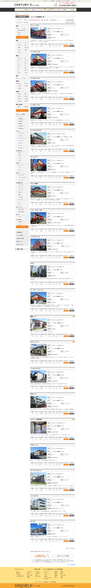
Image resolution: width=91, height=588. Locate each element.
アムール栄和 (34, 183)
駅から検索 (18, 573)
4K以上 (37, 575)
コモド (32, 263)
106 (32, 388)
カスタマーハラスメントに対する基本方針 (42, 581)
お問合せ (28, 577)
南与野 (56, 573)
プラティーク (34, 445)
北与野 (56, 576)
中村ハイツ (33, 394)
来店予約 (72, 9)
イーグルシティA (35, 236)
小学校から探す (19, 22)
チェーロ (32, 521)
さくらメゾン (34, 157)
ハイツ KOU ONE (36, 210)
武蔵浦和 (56, 571)
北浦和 (62, 577)
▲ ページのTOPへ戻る (71, 564)
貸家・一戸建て (38, 576)
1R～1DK (37, 571)
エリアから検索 (20, 235)
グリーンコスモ (34, 25)
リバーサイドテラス (36, 130)
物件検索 (26, 9)
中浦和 (56, 572)
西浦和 (62, 571)
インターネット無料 (47, 577)
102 (32, 151)
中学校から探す (25, 22)
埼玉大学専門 (49, 9)
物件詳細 (71, 72)
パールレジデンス (35, 368)
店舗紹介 (64, 9)
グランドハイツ (34, 342)
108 (32, 257)
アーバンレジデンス (36, 470)
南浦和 (62, 572)
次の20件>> (72, 22)
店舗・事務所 (46, 578)
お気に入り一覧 (20, 244)
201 (32, 124)
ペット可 (45, 575)
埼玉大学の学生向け (19, 576)
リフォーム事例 (29, 575)
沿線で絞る (26, 19)
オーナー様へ (29, 572)
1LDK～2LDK (38, 572)
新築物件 (45, 576)
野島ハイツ (33, 316)
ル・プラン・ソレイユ (36, 290)
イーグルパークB (35, 51)
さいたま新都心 (63, 575)
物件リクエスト (20, 241)
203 (32, 72)
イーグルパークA (35, 105)
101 (32, 336)
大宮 (55, 577)
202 (32, 99)
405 (32, 515)
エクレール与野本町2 (36, 419)
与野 (61, 576)
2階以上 (45, 572)
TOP (18, 9)
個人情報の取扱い (53, 581)
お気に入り (34, 9)
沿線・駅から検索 (20, 238)
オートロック (46, 573)
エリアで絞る (19, 19)
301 (32, 284)
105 (32, 230)
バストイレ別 (46, 571)
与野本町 (56, 575)
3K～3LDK (37, 573)
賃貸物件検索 (19, 232)
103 (32, 177)
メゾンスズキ (34, 496)
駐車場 (28, 573)
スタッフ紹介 (57, 9)
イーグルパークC (35, 78)
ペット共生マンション (42, 9)
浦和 (61, 573)
